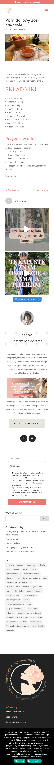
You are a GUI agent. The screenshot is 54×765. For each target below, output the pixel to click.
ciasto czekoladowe (31, 574)
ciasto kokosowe (13, 578)
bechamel (10, 565)
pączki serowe (23, 617)
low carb (38, 591)
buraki (16, 569)
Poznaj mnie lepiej (27, 423)
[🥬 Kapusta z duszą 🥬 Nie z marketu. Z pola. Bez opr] (27, 273)
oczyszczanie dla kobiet (16, 608)
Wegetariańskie (38, 626)
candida (25, 569)
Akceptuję (19, 761)
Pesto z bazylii (11, 539)
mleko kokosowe (30, 595)
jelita (40, 587)
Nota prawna (11, 717)
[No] (50, 746)
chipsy (33, 569)
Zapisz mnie (27, 502)
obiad (29, 604)
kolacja (29, 591)
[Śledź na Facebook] (23, 438)
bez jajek (20, 565)
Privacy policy (34, 761)
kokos (21, 591)
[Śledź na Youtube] (32, 438)
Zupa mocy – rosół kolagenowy (19, 551)
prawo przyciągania (33, 613)
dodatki (10, 582)
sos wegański (12, 621)
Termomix (11, 626)
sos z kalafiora (35, 621)
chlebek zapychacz (14, 574)
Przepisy (23, 29)
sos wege (23, 621)
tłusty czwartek (23, 626)
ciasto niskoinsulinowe (31, 578)
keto (8, 591)
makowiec (17, 595)
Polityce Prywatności (19, 495)
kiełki (15, 591)
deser (45, 578)
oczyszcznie (32, 608)
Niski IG (26, 600)
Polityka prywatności (14, 711)
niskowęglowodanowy (15, 604)
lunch (9, 595)
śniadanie (10, 630)
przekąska (11, 617)
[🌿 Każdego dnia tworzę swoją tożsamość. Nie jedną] (27, 229)
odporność (11, 613)
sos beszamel (36, 617)
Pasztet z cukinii (12, 543)
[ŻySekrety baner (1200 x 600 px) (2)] (27, 396)
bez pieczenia (32, 565)
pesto (20, 613)
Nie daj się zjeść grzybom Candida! (21, 547)
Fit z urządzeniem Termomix (18, 587)
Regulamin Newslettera (15, 722)
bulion (9, 569)
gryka (33, 587)
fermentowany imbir (23, 582)
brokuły (43, 565)
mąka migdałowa (13, 600)
